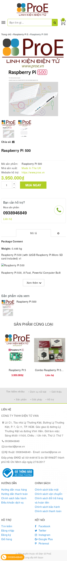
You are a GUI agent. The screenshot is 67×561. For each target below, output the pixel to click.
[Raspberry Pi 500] (8, 308)
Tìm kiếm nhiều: (15, 391)
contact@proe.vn (15, 446)
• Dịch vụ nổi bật (37, 391)
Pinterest (43, 543)
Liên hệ (7, 219)
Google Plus (45, 539)
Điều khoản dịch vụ (12, 502)
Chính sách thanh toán (48, 511)
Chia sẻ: (6, 142)
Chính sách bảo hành (13, 498)
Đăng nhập (7, 530)
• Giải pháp (36, 399)
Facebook (44, 526)
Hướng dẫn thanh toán (14, 494)
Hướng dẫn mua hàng (14, 489)
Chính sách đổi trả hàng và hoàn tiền (49, 500)
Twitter (42, 530)
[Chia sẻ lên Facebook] (13, 142)
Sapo (40, 557)
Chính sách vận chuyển (48, 494)
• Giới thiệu (56, 391)
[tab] (33, 233)
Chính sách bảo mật (47, 489)
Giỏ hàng (6, 539)
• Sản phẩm (20, 399)
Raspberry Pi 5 (17, 370)
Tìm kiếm (6, 526)
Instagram (44, 535)
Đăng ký (6, 535)
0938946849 (15, 213)
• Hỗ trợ (50, 399)
